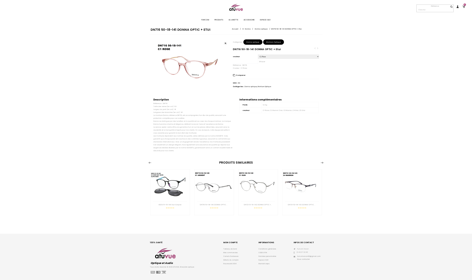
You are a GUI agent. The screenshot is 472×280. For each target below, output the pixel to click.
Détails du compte (230, 260)
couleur (236, 57)
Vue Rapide (170, 197)
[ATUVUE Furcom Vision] (236, 7)
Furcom (205, 20)
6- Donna (247, 29)
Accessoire (249, 20)
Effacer (262, 61)
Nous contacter (303, 259)
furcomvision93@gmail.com (309, 256)
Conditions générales (267, 249)
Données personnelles (267, 256)
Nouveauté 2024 (229, 264)
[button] (225, 43)
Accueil (235, 29)
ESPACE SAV (265, 20)
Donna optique (261, 29)
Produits (218, 20)
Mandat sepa (264, 264)
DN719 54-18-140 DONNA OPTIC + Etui (315, 50)
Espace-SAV (263, 260)
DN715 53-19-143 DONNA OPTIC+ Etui (317, 50)
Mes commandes (230, 253)
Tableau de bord (230, 249)
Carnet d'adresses (230, 256)
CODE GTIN (262, 253)
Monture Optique (273, 42)
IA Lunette (233, 20)
